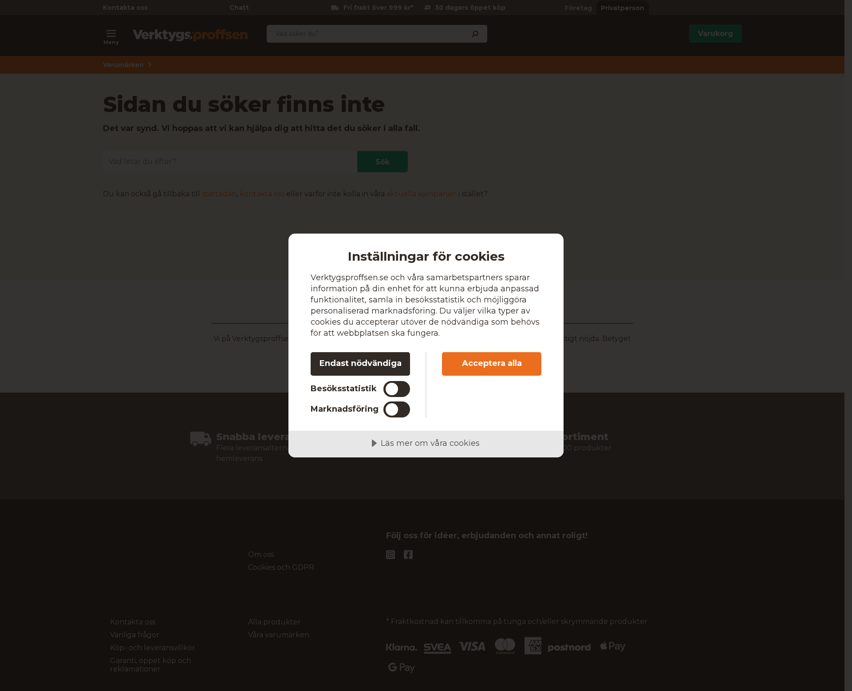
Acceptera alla (492, 363)
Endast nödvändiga (361, 363)
